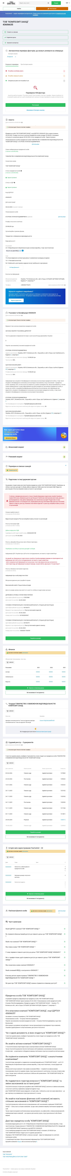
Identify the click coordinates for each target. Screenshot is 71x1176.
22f (6, 369)
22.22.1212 (8, 875)
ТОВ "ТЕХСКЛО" (7, 1154)
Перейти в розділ (35, 638)
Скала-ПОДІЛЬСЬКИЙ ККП (47, 720)
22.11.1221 (8, 866)
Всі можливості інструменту (35, 692)
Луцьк (19, 1141)
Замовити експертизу (12, 42)
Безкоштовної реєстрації (43, 731)
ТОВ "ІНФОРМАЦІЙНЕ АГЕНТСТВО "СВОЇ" (15, 1156)
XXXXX (38, 672)
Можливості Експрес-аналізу (35, 110)
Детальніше (61, 216)
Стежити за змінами (12, 32)
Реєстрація (52, 8)
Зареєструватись (16, 300)
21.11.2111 (8, 882)
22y (52, 413)
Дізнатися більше (11, 438)
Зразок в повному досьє (36, 688)
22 (15, 369)
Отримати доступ (13, 470)
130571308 (64, 819)
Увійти (19, 8)
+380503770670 (25, 285)
